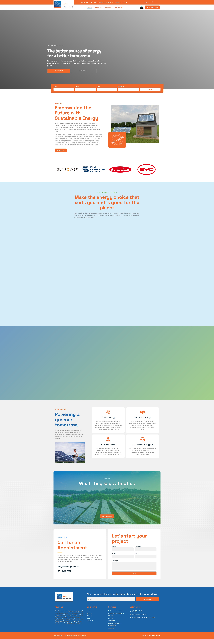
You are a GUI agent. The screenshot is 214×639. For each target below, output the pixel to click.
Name (55, 86)
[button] (108, 7)
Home (90, 7)
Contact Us (118, 7)
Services (108, 7)
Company (138, 546)
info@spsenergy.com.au (68, 566)
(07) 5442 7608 (64, 571)
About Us (98, 7)
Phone (77, 86)
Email (98, 86)
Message (121, 86)
